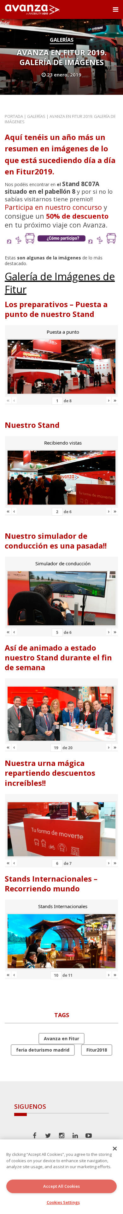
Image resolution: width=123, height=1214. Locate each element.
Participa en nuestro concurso (53, 207)
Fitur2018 (96, 1050)
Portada (14, 116)
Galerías (61, 39)
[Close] (115, 1148)
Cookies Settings (63, 1202)
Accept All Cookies (61, 1186)
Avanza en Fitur (61, 1038)
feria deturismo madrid (42, 1050)
